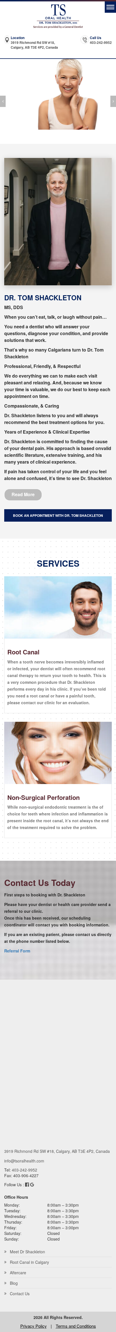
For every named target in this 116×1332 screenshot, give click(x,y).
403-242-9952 (101, 42)
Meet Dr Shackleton (27, 1251)
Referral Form (17, 951)
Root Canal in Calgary (29, 1262)
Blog (14, 1283)
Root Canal (23, 651)
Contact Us (20, 1293)
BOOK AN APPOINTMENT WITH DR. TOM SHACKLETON (58, 515)
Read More (23, 494)
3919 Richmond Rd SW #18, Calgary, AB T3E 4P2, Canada (34, 45)
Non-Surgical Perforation (43, 797)
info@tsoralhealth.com (24, 1161)
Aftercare (18, 1272)
